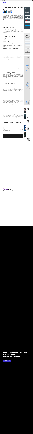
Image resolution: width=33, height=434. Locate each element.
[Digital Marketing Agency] (4, 2)
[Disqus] (9, 146)
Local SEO (27, 88)
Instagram (27, 100)
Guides (26, 69)
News (27, 79)
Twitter (27, 102)
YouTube (27, 103)
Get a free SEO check (7, 360)
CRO (26, 66)
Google (26, 68)
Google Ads (27, 83)
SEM (26, 82)
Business (27, 64)
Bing (26, 63)
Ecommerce (27, 67)
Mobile (27, 91)
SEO (26, 87)
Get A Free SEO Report (28, 52)
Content (27, 65)
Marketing (27, 73)
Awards (27, 78)
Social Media (27, 97)
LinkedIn (27, 101)
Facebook (27, 99)
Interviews (27, 70)
